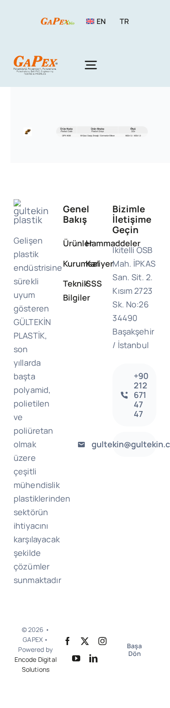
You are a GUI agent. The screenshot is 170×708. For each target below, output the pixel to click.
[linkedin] (93, 658)
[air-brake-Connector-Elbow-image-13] (28, 127)
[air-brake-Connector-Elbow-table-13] (102, 130)
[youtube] (76, 658)
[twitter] (85, 641)
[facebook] (67, 641)
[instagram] (102, 641)
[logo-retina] (36, 60)
